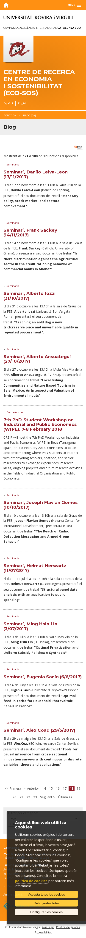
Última (63, 797)
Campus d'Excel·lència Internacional (42, 27)
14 (44, 788)
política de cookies (31, 880)
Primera (14, 788)
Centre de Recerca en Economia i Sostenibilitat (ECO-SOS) (39, 82)
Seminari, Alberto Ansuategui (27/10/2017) (37, 359)
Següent (46, 797)
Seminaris (12, 164)
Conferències (14, 412)
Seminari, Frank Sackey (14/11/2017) (30, 233)
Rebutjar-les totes (46, 903)
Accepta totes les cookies (46, 894)
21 (21, 797)
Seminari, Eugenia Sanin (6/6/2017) (42, 676)
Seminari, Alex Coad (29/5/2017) (39, 730)
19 (78, 788)
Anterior (32, 788)
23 (35, 797)
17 (65, 788)
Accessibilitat (43, 932)
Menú (71, 5)
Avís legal (48, 927)
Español (8, 103)
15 (51, 788)
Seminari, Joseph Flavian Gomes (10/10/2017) (40, 505)
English (22, 103)
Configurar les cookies (46, 912)
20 (14, 797)
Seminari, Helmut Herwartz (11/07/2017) (34, 568)
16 (58, 788)
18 (71, 788)
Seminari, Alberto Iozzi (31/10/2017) (29, 296)
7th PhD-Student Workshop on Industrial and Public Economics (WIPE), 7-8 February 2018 (40, 424)
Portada (9, 115)
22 (28, 797)
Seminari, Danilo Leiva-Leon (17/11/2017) (35, 174)
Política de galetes (68, 927)
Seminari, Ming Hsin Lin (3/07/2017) (30, 626)
